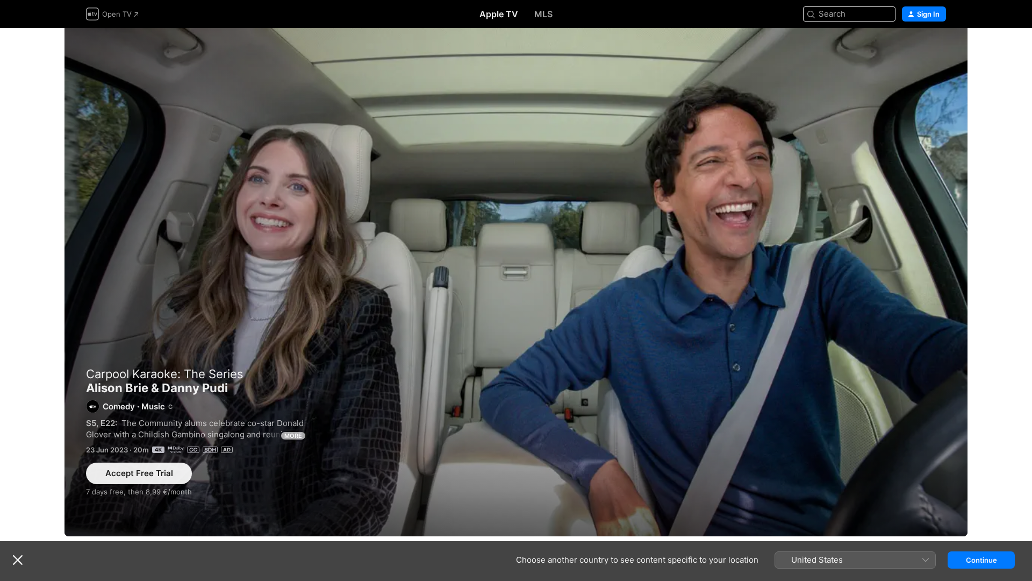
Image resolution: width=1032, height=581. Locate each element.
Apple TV (498, 14)
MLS (543, 14)
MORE (293, 436)
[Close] (18, 560)
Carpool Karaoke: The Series (164, 374)
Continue (981, 560)
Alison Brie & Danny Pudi (516, 282)
